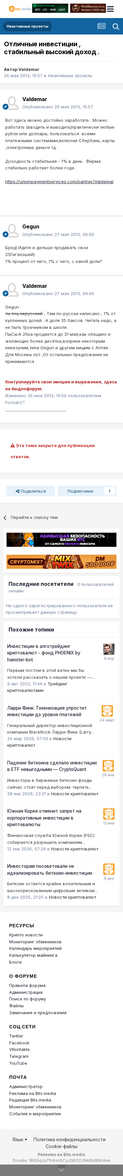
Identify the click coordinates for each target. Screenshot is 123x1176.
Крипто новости (26, 934)
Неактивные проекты (70, 75)
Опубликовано (57, 106)
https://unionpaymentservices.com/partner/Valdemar (59, 181)
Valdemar (28, 69)
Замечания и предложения (38, 1012)
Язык (18, 1139)
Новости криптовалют (74, 793)
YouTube (18, 1063)
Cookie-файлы (61, 1146)
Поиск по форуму (27, 998)
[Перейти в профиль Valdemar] (11, 103)
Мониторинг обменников (35, 941)
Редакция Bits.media (30, 1099)
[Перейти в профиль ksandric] (108, 649)
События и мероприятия (35, 1113)
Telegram (19, 1056)
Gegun (30, 226)
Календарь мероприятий (35, 948)
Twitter (16, 1035)
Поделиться (32, 491)
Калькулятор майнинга (33, 955)
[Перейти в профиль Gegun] (11, 230)
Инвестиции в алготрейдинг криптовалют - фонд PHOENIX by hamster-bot (43, 653)
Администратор (26, 1086)
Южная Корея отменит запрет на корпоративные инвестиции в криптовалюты (44, 817)
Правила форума (27, 985)
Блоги (15, 962)
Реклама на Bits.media (32, 1093)
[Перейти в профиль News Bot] (107, 710)
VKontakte (19, 1049)
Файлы (16, 1005)
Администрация (26, 992)
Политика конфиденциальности (69, 1139)
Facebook (19, 1042)
